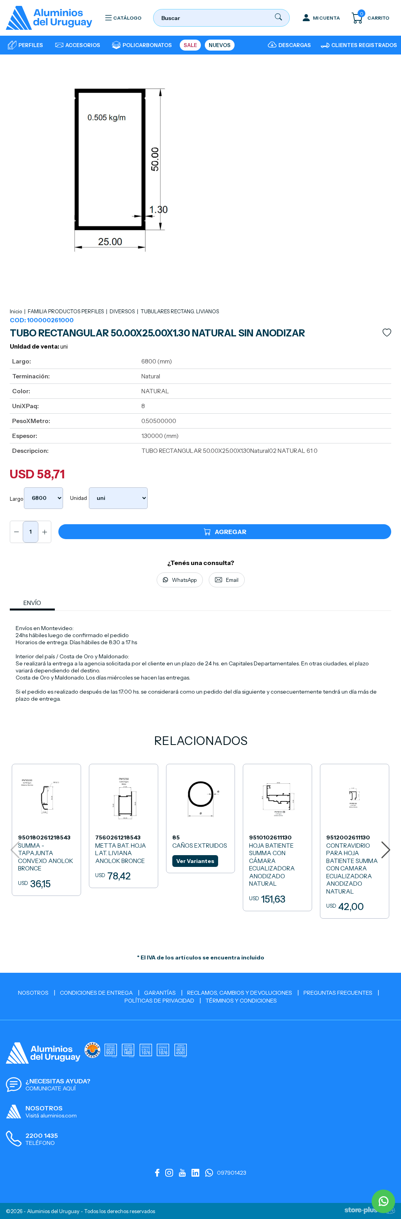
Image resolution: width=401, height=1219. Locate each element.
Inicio (16, 311)
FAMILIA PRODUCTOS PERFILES (66, 311)
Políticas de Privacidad (159, 1000)
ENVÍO (32, 603)
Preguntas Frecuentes (337, 992)
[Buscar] (278, 18)
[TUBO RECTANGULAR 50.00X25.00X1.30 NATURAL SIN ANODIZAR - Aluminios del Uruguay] (49, 18)
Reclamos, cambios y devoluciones (239, 992)
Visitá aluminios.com (51, 1115)
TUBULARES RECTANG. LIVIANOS (180, 311)
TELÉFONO (40, 1142)
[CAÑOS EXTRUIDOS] (200, 818)
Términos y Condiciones (241, 1000)
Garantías (160, 992)
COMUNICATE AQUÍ (50, 1088)
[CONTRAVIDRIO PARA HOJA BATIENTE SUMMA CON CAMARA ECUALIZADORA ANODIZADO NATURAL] (354, 841)
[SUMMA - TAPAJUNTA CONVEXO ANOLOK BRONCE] (46, 830)
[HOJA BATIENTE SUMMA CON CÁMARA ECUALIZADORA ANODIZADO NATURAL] (277, 837)
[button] (386, 850)
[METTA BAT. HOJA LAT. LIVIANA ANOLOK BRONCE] (123, 826)
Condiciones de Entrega (96, 992)
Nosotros (33, 992)
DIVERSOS (123, 311)
